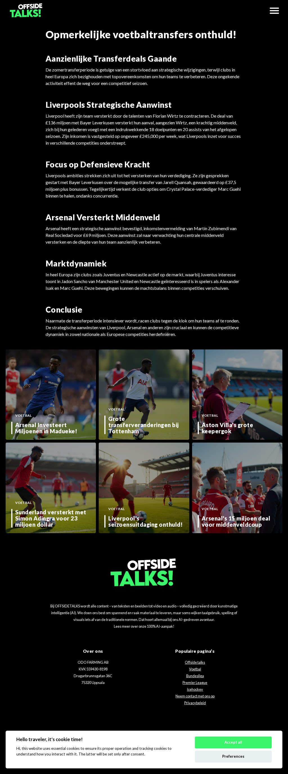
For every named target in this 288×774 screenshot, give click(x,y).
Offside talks (195, 662)
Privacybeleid (195, 703)
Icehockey (195, 689)
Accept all (233, 742)
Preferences (233, 756)
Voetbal (195, 669)
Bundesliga (195, 676)
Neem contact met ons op (195, 696)
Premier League (195, 682)
